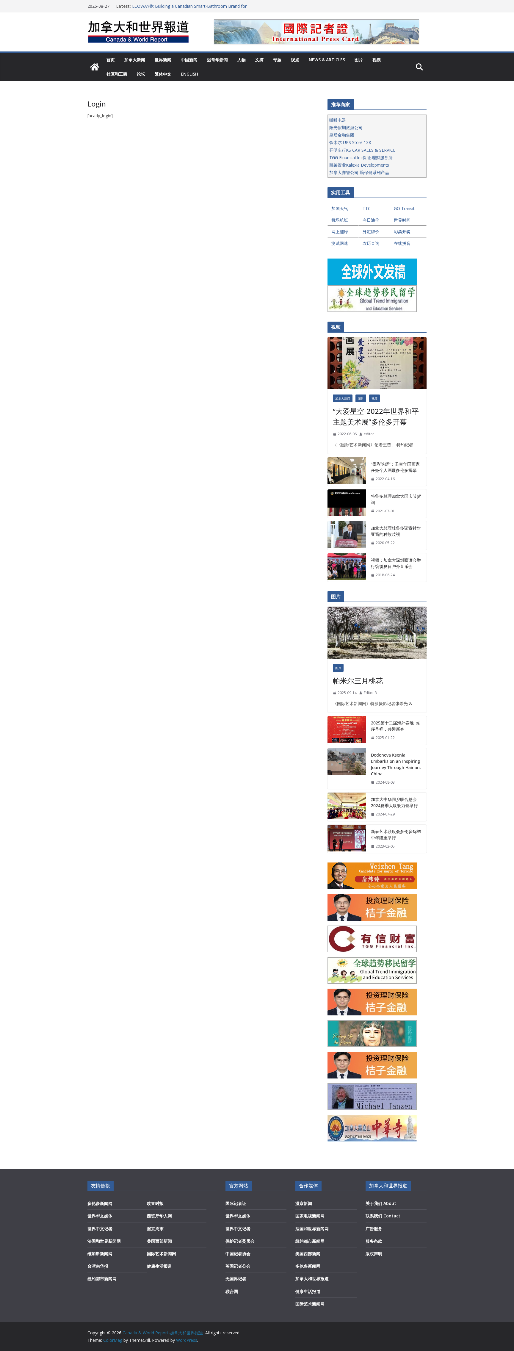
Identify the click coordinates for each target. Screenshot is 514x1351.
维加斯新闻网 (99, 1253)
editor (369, 433)
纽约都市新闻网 (102, 1278)
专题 (277, 59)
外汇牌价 (371, 231)
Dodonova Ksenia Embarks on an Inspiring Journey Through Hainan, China (396, 764)
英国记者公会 (237, 1266)
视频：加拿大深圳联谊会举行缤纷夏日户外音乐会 (396, 563)
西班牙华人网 (159, 1216)
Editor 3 (370, 692)
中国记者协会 (237, 1253)
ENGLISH (189, 74)
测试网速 (339, 243)
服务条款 (374, 1241)
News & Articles (327, 59)
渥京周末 (155, 1228)
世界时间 (402, 220)
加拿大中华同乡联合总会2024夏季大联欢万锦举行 (394, 802)
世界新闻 (163, 59)
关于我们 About (381, 1203)
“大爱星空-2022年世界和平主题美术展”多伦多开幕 (376, 416)
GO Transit (404, 208)
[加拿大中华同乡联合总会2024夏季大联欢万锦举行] (346, 807)
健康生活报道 (159, 1266)
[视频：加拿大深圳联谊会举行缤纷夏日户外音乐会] (346, 567)
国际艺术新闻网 (161, 1253)
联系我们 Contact (383, 1216)
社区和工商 (116, 74)
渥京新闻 (303, 1203)
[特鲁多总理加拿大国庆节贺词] (346, 503)
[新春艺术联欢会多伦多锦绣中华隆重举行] (346, 839)
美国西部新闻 (159, 1241)
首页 (110, 59)
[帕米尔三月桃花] (377, 633)
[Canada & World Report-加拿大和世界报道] (94, 67)
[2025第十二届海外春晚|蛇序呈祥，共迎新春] (346, 730)
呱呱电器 (337, 120)
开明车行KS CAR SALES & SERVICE (362, 150)
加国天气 (339, 208)
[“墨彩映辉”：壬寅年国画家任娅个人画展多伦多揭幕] (346, 471)
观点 (295, 59)
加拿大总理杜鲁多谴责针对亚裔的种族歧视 (396, 531)
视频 (376, 59)
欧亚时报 (155, 1203)
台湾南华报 (97, 1266)
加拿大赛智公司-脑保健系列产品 (359, 172)
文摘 (259, 59)
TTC (367, 208)
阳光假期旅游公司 (346, 127)
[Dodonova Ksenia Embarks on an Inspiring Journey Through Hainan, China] (346, 768)
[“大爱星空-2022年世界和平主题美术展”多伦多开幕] (377, 363)
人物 (241, 59)
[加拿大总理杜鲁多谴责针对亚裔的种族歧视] (346, 535)
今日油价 (371, 220)
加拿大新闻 (134, 59)
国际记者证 (235, 1203)
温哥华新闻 (217, 59)
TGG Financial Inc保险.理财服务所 (361, 157)
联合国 (231, 1291)
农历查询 (371, 243)
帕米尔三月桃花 (358, 680)
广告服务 (374, 1228)
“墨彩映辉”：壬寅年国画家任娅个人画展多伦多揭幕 (395, 467)
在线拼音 (402, 243)
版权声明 (374, 1253)
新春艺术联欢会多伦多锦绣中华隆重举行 (396, 834)
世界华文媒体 (99, 1216)
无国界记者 (235, 1278)
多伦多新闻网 (99, 1203)
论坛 (141, 74)
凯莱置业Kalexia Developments (359, 165)
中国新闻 (189, 59)
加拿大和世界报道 (312, 1278)
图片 (359, 59)
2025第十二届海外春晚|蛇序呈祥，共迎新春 (395, 726)
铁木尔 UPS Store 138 (350, 142)
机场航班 (339, 220)
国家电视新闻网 (310, 1216)
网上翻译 (339, 231)
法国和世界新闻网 (104, 1241)
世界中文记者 (99, 1228)
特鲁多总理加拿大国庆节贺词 (396, 499)
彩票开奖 (402, 231)
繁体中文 (163, 74)
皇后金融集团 (341, 135)
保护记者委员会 (240, 1241)
